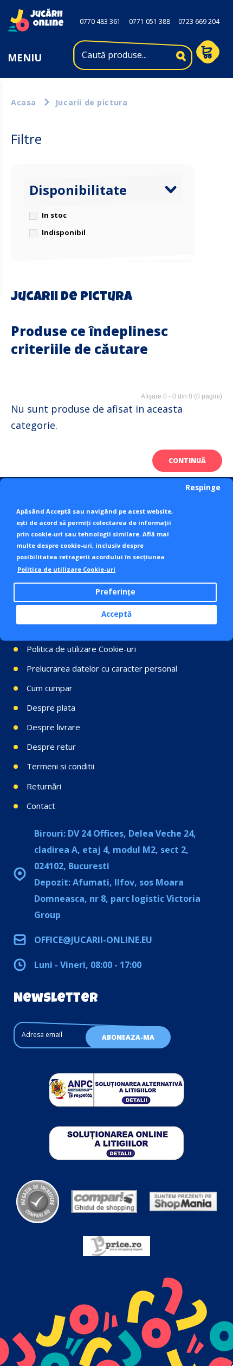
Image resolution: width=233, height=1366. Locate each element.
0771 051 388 (149, 21)
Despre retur (51, 746)
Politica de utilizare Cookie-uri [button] (66, 569)
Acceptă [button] (116, 614)
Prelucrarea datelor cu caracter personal (102, 668)
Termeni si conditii (60, 766)
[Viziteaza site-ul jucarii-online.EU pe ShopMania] (183, 1201)
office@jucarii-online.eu (93, 940)
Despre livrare (53, 727)
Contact (41, 805)
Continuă (187, 460)
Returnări (44, 786)
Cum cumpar (50, 687)
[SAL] (116, 1089)
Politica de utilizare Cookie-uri (81, 648)
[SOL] (116, 1143)
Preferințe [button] (115, 592)
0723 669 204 (198, 21)
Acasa (23, 102)
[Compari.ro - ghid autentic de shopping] (37, 1201)
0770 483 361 (100, 21)
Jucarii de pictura (91, 102)
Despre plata (51, 707)
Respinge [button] (203, 487)
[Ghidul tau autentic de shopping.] (104, 1201)
